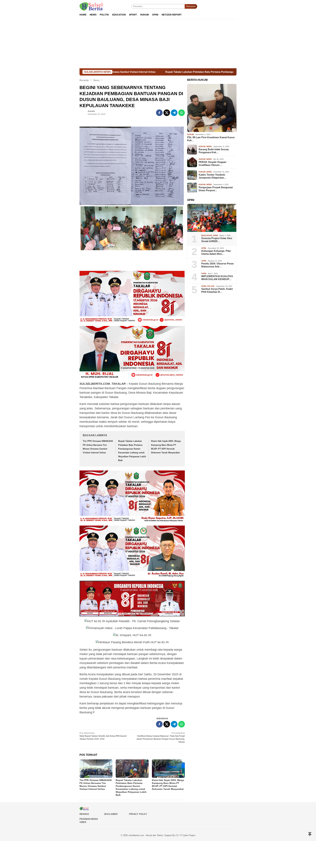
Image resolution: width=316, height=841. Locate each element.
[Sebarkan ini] (159, 112)
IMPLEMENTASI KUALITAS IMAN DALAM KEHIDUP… (217, 278)
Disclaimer (111, 814)
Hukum (190, 134)
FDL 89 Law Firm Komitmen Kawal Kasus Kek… (211, 139)
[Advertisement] (158, 44)
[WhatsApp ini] (181, 112)
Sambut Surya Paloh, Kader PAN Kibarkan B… (217, 290)
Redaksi (84, 814)
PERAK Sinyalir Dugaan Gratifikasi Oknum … (212, 163)
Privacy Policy (138, 814)
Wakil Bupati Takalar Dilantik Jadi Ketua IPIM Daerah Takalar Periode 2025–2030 (103, 736)
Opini (215, 235)
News (209, 147)
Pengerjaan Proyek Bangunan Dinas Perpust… (216, 189)
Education (206, 235)
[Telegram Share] (174, 112)
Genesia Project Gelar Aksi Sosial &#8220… (216, 240)
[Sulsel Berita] (91, 6)
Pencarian (191, 6)
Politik (210, 286)
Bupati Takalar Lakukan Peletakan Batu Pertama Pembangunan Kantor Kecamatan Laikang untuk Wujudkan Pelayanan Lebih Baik (192, 71)
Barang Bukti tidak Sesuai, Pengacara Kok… (214, 151)
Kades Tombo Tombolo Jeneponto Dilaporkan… (212, 176)
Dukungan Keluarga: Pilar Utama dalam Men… (216, 252)
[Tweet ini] (166, 112)
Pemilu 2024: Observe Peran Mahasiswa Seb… (217, 265)
